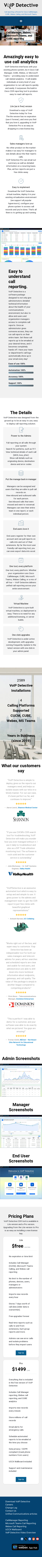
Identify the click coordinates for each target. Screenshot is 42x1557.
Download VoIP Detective (17, 1501)
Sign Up (21, 1353)
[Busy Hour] (21, 1080)
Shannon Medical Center (28, 808)
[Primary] (21, 21)
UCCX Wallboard (13, 1529)
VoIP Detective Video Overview (20, 1532)
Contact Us (10, 1510)
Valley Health (25, 869)
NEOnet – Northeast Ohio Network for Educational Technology (22, 1042)
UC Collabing (29, 919)
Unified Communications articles (21, 1514)
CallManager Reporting (16, 1520)
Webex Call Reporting (15, 1526)
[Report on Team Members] (21, 1131)
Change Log (11, 1507)
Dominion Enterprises (25, 999)
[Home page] (21, 1182)
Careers (9, 1504)
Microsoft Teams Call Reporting (20, 1523)
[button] (3, 36)
